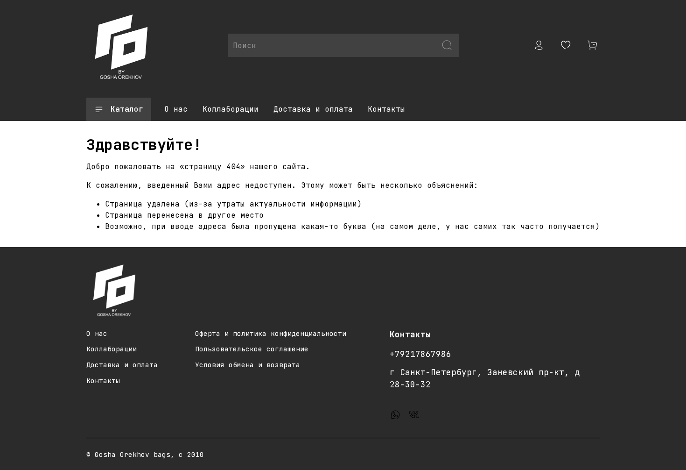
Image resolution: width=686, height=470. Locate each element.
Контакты (386, 109)
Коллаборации (231, 109)
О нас (176, 109)
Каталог (127, 109)
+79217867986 (420, 354)
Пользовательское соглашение (251, 348)
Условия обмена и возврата (247, 364)
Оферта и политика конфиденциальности (270, 333)
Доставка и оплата (313, 109)
